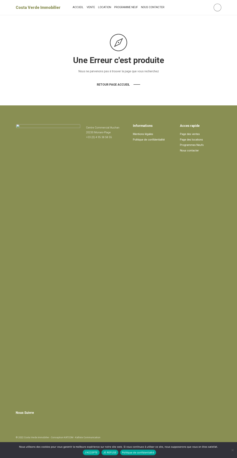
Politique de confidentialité (149, 139)
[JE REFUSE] (232, 450)
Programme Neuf (126, 7)
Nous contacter (152, 7)
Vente (91, 7)
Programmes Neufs (192, 145)
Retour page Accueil (113, 84)
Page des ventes (190, 134)
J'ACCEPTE (91, 452)
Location (104, 7)
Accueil (78, 7)
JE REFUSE (109, 452)
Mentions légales (143, 134)
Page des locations (191, 139)
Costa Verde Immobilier (38, 7)
